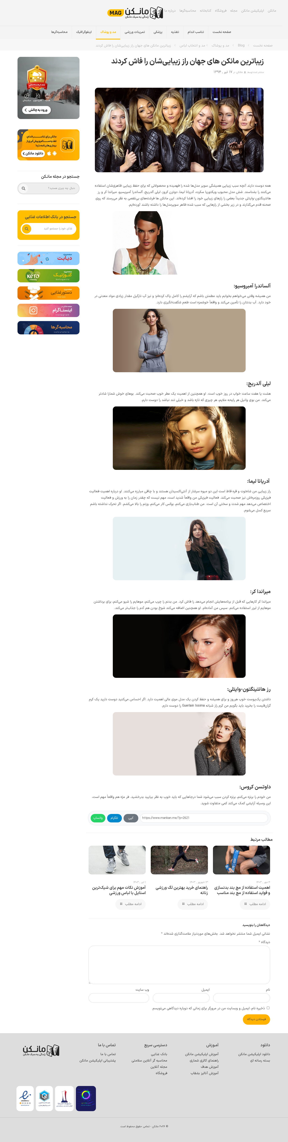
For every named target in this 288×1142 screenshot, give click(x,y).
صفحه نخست (263, 45)
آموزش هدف (210, 1067)
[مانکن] (141, 13)
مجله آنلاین (159, 1067)
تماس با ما (152, 10)
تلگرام (114, 818)
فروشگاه (220, 10)
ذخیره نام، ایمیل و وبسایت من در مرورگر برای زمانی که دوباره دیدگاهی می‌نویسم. (208, 1008)
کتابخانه (205, 10)
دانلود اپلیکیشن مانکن (254, 1054)
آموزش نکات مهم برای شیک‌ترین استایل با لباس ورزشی (119, 890)
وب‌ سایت (142, 989)
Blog (241, 45)
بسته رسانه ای (260, 1060)
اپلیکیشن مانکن (252, 10)
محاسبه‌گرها (187, 10)
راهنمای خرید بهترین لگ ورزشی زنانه (182, 890)
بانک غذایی (159, 1054)
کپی (130, 818)
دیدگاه (264, 942)
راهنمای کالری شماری (204, 1060)
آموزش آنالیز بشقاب (205, 1073)
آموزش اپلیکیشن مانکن (202, 1054)
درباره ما (170, 10)
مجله (233, 10)
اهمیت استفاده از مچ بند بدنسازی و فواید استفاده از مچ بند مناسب (242, 890)
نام (268, 989)
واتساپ (98, 818)
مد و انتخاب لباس (192, 45)
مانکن (272, 10)
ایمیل (206, 989)
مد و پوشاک (220, 45)
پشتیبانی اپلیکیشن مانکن (97, 1060)
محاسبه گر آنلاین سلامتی (149, 1060)
